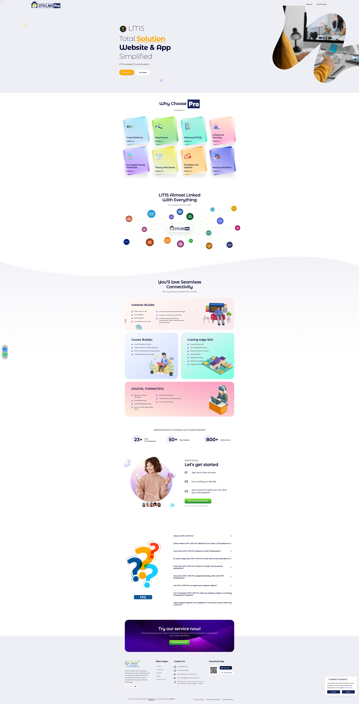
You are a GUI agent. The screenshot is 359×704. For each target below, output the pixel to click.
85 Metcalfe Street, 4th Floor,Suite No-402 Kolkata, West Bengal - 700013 (191, 682)
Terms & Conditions (213, 699)
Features (160, 670)
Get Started (126, 72)
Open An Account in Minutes (197, 501)
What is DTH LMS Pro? (183, 536)
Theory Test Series (165, 167)
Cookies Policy (227, 699)
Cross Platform (134, 137)
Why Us (309, 4)
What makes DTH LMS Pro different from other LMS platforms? (201, 543)
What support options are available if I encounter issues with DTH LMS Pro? (202, 604)
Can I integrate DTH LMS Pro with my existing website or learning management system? (202, 594)
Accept (333, 692)
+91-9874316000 (183, 670)
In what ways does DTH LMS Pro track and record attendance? (201, 559)
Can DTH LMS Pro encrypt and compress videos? (195, 585)
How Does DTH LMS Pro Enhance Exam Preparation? (197, 551)
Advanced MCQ (193, 137)
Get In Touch (321, 4)
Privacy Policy (199, 699)
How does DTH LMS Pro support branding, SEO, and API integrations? (198, 577)
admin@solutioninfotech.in (187, 674)
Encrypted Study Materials (135, 166)
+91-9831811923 (182, 667)
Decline (348, 692)
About (159, 666)
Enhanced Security (218, 136)
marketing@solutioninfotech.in (188, 678)
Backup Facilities (222, 167)
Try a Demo (143, 72)
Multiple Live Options (191, 166)
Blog (158, 676)
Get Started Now (178, 642)
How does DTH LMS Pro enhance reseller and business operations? (198, 567)
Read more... (349, 688)
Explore (129, 141)
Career (159, 673)
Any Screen (161, 137)
